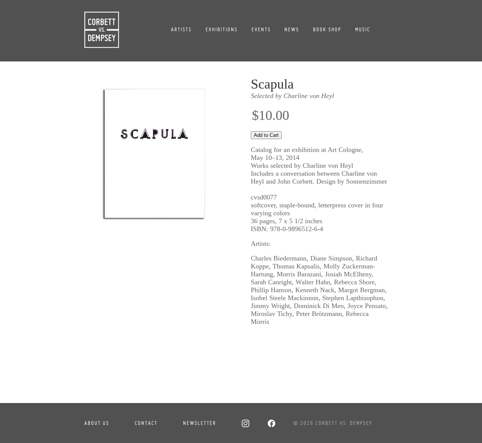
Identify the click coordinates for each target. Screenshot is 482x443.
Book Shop (327, 29)
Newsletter (199, 423)
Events (261, 29)
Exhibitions (222, 29)
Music (362, 29)
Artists (181, 29)
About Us (96, 423)
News (291, 29)
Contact (146, 423)
